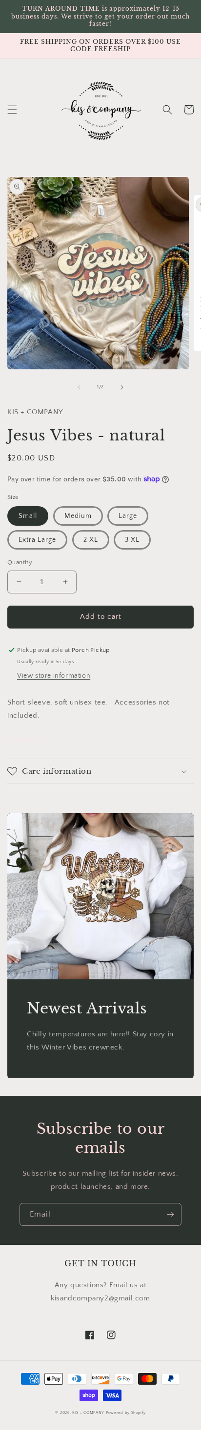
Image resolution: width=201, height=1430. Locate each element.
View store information (53, 676)
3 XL (132, 540)
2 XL (90, 540)
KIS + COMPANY (88, 1413)
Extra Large (37, 540)
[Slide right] (122, 387)
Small (28, 516)
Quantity (19, 562)
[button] (12, 109)
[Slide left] (79, 387)
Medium (78, 516)
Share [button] (28, 740)
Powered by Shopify (126, 1413)
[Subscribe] (170, 1214)
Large (128, 516)
